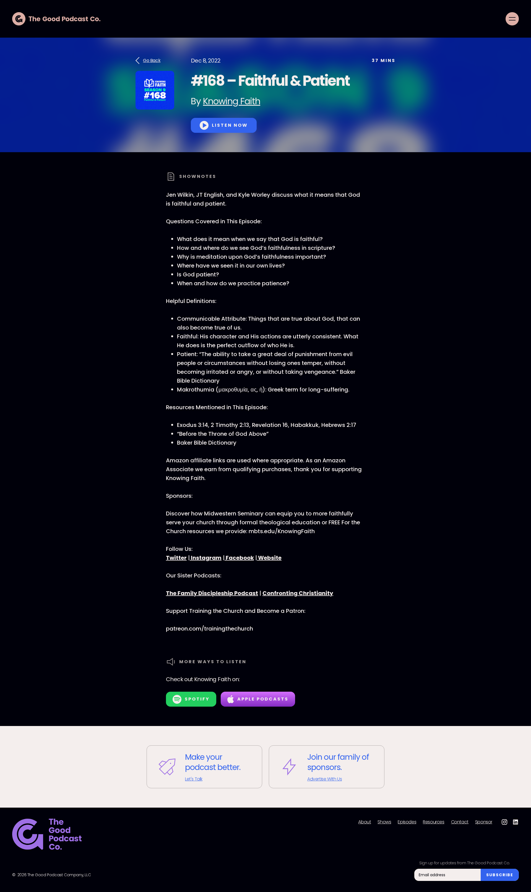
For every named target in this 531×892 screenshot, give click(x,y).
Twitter (176, 558)
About (364, 822)
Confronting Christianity (297, 593)
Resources (433, 822)
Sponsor (483, 822)
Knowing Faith (231, 101)
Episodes (407, 822)
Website (269, 558)
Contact (459, 822)
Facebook (239, 558)
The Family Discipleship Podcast (212, 593)
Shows (384, 822)
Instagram (206, 558)
